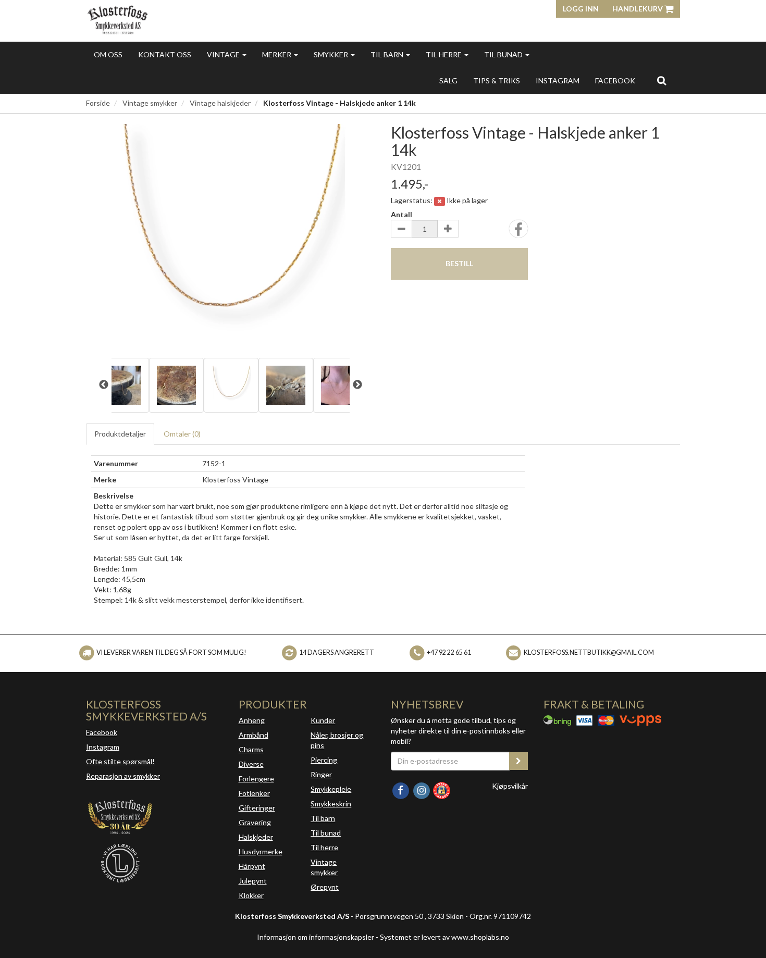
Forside (98, 102)
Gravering (255, 822)
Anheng (252, 720)
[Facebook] (401, 789)
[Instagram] (422, 789)
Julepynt (253, 880)
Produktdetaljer (120, 433)
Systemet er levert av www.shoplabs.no (444, 936)
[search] (661, 80)
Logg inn (581, 8)
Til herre (444, 54)
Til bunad (504, 54)
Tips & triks (496, 80)
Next (357, 385)
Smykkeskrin (331, 803)
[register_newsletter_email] (518, 761)
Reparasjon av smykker (123, 776)
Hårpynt (252, 866)
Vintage (224, 54)
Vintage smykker (149, 102)
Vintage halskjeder (220, 102)
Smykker (332, 54)
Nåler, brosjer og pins (337, 740)
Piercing (324, 759)
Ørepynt (325, 886)
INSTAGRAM (557, 80)
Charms (251, 749)
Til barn (387, 54)
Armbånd (253, 734)
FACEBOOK (615, 80)
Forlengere (256, 778)
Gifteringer (257, 807)
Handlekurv (638, 8)
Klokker (251, 895)
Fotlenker (254, 793)
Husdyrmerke (260, 851)
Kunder (323, 720)
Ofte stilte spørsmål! (120, 761)
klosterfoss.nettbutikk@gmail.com (589, 652)
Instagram (102, 746)
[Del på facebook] (518, 232)
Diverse (251, 764)
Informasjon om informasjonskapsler (315, 936)
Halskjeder (256, 836)
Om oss (108, 54)
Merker (277, 54)
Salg (448, 80)
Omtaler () (182, 433)
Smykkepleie (331, 789)
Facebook (101, 732)
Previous (103, 385)
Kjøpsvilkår (510, 785)
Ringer (321, 774)
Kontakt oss (164, 54)
